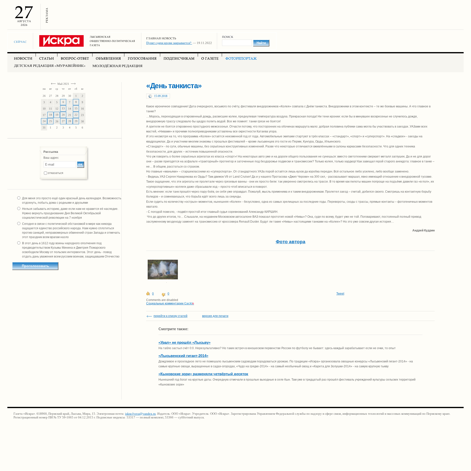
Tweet (340, 293)
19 (56, 114)
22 (76, 114)
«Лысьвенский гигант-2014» (183, 356)
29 (76, 121)
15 (76, 108)
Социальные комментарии (170, 303)
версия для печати (215, 316)
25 (50, 121)
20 (63, 114)
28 (69, 121)
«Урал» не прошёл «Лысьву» (184, 342)
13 (63, 108)
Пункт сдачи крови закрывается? (169, 43)
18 (50, 114)
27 (63, 121)
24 (44, 121)
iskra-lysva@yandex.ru (140, 413)
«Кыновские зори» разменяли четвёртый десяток (203, 374)
